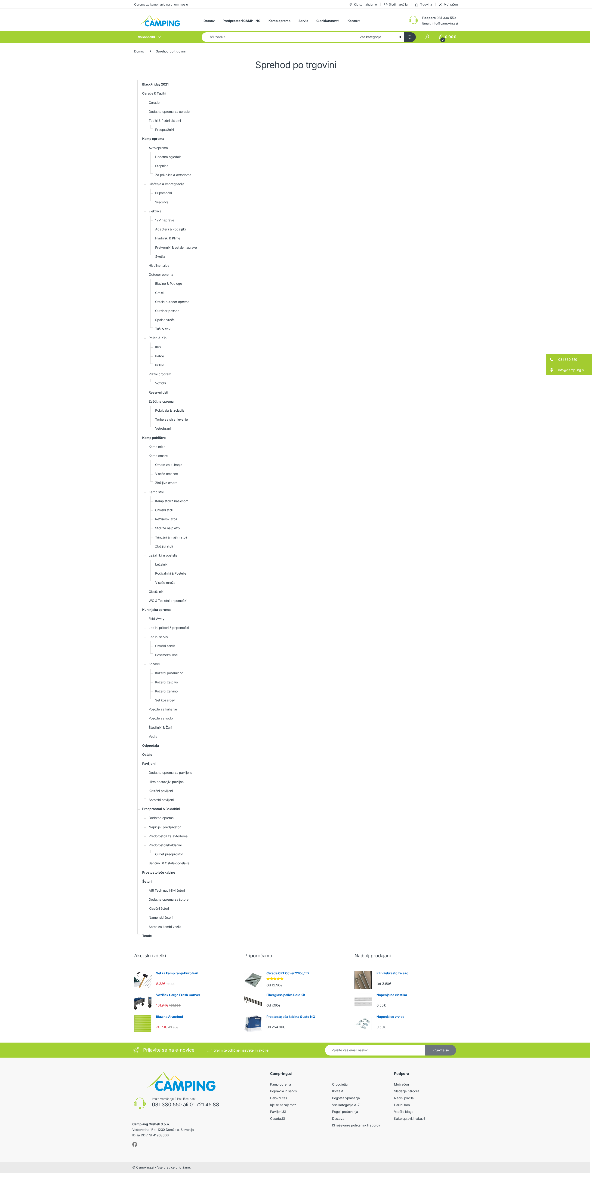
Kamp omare (158, 456)
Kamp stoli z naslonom (171, 501)
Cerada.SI (277, 1118)
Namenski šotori (161, 917)
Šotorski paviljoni (161, 800)
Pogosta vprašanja (346, 1098)
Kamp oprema (279, 21)
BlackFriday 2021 (155, 84)
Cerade (154, 102)
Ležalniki (161, 564)
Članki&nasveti (327, 21)
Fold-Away (156, 619)
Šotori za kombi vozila (165, 927)
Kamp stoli (156, 492)
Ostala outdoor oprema (172, 302)
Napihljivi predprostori (165, 827)
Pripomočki (163, 193)
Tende (147, 936)
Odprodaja (150, 745)
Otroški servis (165, 646)
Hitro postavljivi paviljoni (166, 782)
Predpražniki (164, 130)
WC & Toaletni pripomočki (168, 601)
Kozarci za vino (166, 691)
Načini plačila (404, 1098)
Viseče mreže (165, 582)
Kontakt (354, 21)
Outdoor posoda (167, 311)
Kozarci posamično (169, 673)
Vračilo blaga (403, 1112)
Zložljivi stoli (164, 546)
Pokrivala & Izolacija (170, 410)
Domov (209, 21)
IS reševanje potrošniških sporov (356, 1125)
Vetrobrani (163, 428)
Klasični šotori (159, 908)
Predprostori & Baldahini (161, 809)
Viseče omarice (166, 474)
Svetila (160, 256)
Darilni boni (402, 1105)
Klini (158, 347)
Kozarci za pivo (166, 682)
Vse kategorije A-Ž (346, 1105)
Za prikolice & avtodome (173, 175)
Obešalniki (156, 592)
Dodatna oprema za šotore (168, 899)
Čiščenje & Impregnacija (166, 184)
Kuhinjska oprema (156, 610)
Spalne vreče (165, 320)
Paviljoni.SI (278, 1112)
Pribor (159, 365)
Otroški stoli (164, 510)
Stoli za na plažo (167, 528)
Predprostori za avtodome (168, 836)
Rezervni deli (158, 392)
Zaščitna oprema (161, 401)
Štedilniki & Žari (160, 727)
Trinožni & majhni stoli (171, 537)
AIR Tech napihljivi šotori (167, 890)
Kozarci (154, 664)
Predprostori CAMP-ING (241, 21)
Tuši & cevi (163, 329)
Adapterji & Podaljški (170, 229)
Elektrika (155, 211)
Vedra (153, 736)
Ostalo (147, 754)
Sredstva (162, 202)
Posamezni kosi (166, 655)
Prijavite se (440, 1050)
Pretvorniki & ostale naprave (176, 247)
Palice (159, 356)
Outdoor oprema (161, 274)
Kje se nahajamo (365, 4)
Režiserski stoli (166, 519)
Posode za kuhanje (163, 709)
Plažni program (160, 374)
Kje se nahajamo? (283, 1105)
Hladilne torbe (159, 265)
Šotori (147, 881)
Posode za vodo (161, 718)
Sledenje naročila (406, 1091)
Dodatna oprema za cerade (169, 111)
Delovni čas (278, 1098)
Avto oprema (158, 148)
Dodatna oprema (161, 818)
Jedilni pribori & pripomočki (169, 628)
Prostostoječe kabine (158, 872)
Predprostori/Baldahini (165, 845)
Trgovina (426, 4)
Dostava (338, 1118)
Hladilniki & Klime (167, 238)
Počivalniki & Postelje (170, 573)
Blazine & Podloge (168, 283)
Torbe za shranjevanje (171, 419)
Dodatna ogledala (168, 157)
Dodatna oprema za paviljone (170, 772)
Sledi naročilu (398, 4)
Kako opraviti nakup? (409, 1118)
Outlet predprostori (169, 854)
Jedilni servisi (158, 637)
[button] (569, 359)
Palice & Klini (158, 338)
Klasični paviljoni (161, 791)
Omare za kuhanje (168, 465)
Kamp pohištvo (154, 438)
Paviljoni (149, 763)
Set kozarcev (165, 700)
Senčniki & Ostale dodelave (169, 863)
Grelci (159, 293)
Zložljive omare (166, 483)
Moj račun (451, 4)
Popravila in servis (283, 1091)
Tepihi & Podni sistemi (165, 120)
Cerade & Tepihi (154, 93)
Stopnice (161, 166)
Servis (303, 21)
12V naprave (164, 220)
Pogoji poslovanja (345, 1112)
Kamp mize (157, 447)
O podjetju (340, 1084)
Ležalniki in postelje (163, 555)
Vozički (160, 383)
